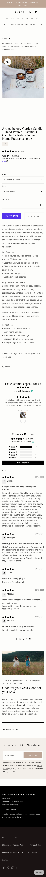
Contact (14, 837)
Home (4, 39)
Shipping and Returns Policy (13, 845)
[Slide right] (41, 24)
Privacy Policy (35, 845)
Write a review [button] (23, 463)
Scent (4, 174)
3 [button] (23, 639)
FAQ (3, 837)
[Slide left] (5, 24)
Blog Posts (32, 852)
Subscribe (32, 755)
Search (5, 860)
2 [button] (20, 639)
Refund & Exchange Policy (12, 852)
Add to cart (34, 216)
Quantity (6, 199)
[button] (8, 12)
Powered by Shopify (10, 804)
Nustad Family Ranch (10, 801)
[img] (23, 387)
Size (4, 186)
